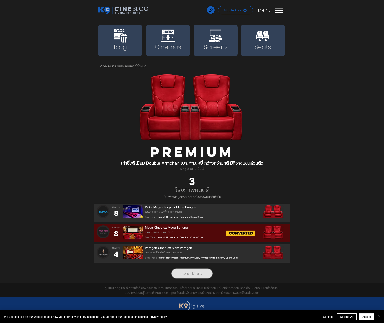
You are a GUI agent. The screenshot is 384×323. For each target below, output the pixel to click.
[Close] (379, 316)
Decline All (346, 317)
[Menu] (279, 10)
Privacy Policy (158, 317)
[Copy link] (211, 10)
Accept (366, 317)
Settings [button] (328, 317)
